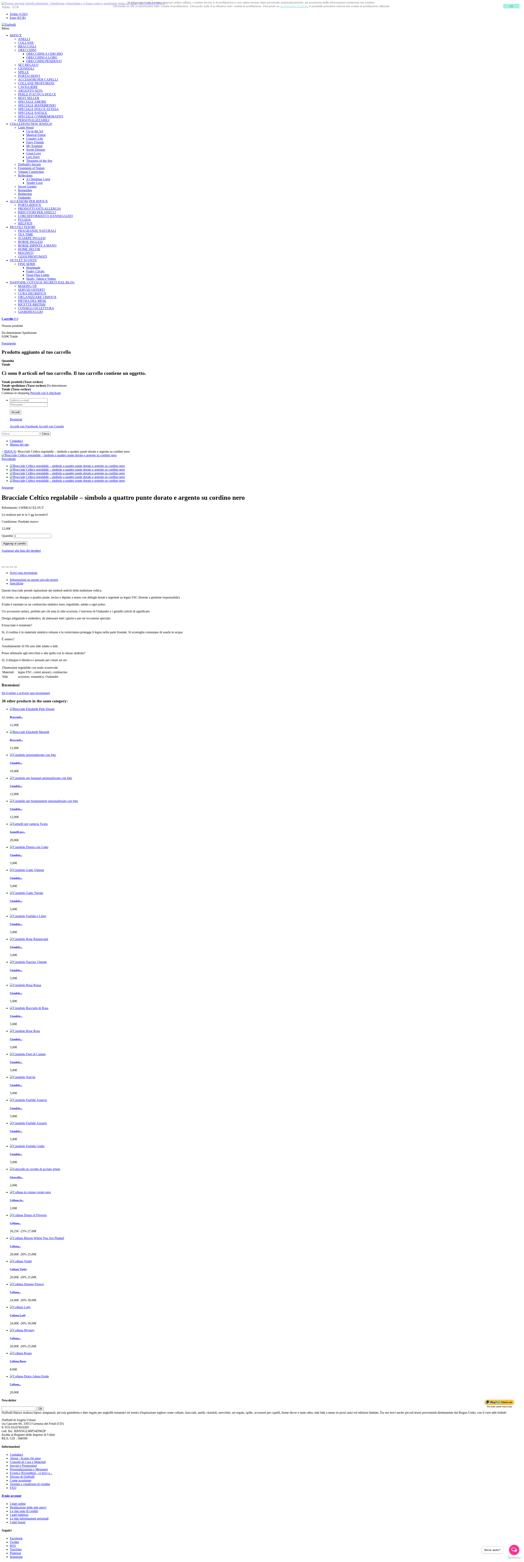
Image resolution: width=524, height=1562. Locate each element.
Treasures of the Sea (39, 160)
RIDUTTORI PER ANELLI (37, 212)
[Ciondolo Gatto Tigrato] (26, 893)
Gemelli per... (17, 831)
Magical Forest (35, 135)
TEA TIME (25, 234)
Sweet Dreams (35, 149)
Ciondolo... (16, 762)
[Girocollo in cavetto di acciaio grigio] (35, 1169)
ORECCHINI (27, 50)
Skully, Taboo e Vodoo (41, 278)
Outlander (24, 197)
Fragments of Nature (31, 168)
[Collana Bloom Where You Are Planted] (37, 1238)
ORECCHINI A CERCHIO (44, 54)
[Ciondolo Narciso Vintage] (28, 962)
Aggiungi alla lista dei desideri (21, 550)
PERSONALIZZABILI (33, 120)
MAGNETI (25, 253)
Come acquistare (20, 1480)
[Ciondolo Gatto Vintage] (27, 870)
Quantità (7, 535)
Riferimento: (10, 507)
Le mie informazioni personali (29, 1518)
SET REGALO (28, 65)
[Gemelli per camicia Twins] (29, 824)
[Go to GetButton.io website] (514, 1557)
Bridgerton (25, 194)
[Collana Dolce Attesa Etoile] (29, 1376)
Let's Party (33, 157)
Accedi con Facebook (24, 426)
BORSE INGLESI (30, 242)
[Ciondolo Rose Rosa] (25, 1031)
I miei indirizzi (19, 1515)
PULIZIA (24, 219)
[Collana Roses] (21, 1353)
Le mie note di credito (24, 1511)
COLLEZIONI (31, 124)
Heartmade (33, 267)
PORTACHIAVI (29, 76)
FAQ (13, 1487)
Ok (511, 6)
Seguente (8, 487)
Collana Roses (18, 1361)
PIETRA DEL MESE (32, 301)
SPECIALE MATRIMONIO (37, 105)
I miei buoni (17, 1522)
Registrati (16, 419)
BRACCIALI (27, 46)
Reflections (25, 175)
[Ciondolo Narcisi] (22, 1077)
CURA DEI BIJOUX (32, 293)
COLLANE (26, 42)
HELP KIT (25, 223)
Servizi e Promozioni (23, 1465)
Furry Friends (35, 142)
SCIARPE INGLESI (31, 238)
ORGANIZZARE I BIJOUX (37, 297)
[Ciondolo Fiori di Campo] (28, 1054)
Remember (25, 190)
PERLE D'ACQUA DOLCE (37, 94)
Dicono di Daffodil (22, 1476)
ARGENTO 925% (30, 90)
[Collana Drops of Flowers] (28, 1215)
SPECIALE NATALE (32, 112)
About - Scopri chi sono (25, 1458)
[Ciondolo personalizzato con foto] (33, 755)
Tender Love (34, 183)
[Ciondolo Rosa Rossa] (25, 985)
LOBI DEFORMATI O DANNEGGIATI (45, 216)
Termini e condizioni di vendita (30, 1484)
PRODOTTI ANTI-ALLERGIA (39, 208)
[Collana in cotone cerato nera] (30, 1192)
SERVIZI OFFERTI (31, 289)
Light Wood (26, 127)
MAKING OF (27, 286)
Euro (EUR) (18, 17)
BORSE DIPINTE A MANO (37, 245)
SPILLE (23, 72)
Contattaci (16, 441)
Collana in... (17, 1200)
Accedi (15, 412)
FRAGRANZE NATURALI (37, 230)
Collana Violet (18, 1269)
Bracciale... (16, 717)
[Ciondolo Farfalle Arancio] (28, 1100)
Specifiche (16, 583)
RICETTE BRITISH (31, 304)
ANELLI (24, 39)
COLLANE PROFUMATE (36, 83)
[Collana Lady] (20, 1307)
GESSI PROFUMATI (32, 256)
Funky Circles (35, 271)
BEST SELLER (28, 98)
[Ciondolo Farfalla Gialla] (27, 1146)
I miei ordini (18, 1503)
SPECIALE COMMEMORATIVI (40, 116)
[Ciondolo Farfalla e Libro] (28, 916)
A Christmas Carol (38, 179)
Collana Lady (18, 1315)
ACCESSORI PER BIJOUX (29, 201)
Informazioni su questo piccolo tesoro (34, 579)
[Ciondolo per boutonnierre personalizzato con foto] (44, 801)
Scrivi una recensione (23, 573)
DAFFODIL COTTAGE (42, 282)
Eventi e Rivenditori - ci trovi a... (31, 1473)
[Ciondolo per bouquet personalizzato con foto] (41, 778)
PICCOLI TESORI (22, 227)
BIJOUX (16, 35)
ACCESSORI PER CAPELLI (38, 79)
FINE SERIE (26, 264)
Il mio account (11, 1495)
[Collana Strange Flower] (27, 1284)
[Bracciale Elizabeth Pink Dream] (32, 709)
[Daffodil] (9, 24)
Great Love (33, 153)
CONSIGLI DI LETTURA (36, 308)
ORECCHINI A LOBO (41, 57)
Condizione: (10, 521)
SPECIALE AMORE (32, 101)
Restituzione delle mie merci (28, 1507)
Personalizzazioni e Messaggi (29, 1469)
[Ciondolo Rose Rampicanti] (29, 939)
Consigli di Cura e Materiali (28, 1462)
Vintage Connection (31, 171)
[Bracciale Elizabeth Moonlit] (29, 732)
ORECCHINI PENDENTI (44, 61)
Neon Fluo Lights (37, 275)
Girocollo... (16, 1177)
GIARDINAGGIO (30, 312)
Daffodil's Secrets (29, 164)
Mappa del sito (19, 444)
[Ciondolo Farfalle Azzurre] (28, 1123)
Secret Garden (27, 186)
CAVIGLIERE (28, 87)
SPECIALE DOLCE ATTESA (38, 109)
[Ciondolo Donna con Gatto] (29, 847)
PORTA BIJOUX (29, 205)
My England (34, 146)
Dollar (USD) (19, 14)
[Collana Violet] (21, 1261)
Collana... (15, 1223)
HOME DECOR (29, 249)
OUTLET (23, 260)
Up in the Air (34, 131)
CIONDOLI (26, 68)
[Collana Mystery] (22, 1330)
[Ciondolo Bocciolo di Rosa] (29, 1008)
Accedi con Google (51, 426)
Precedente (9, 459)
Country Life (34, 138)
